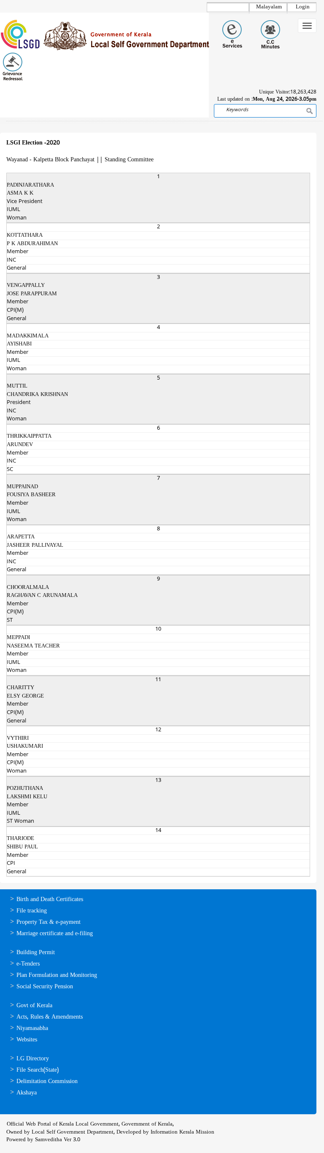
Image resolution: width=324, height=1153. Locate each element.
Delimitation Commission (47, 1081)
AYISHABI (19, 344)
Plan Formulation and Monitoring (56, 975)
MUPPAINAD (22, 487)
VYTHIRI (18, 738)
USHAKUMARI (25, 746)
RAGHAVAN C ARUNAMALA (42, 595)
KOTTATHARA (25, 235)
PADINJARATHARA (30, 185)
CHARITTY (20, 688)
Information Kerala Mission (182, 1132)
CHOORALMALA (28, 587)
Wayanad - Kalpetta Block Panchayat (50, 159)
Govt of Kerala (34, 1005)
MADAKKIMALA (28, 336)
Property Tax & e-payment (48, 922)
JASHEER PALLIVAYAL (35, 545)
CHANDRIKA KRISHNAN (37, 394)
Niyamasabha (32, 1028)
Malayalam (269, 7)
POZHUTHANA (25, 788)
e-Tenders (28, 964)
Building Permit (35, 952)
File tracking (31, 911)
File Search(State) (37, 1070)
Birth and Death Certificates (49, 899)
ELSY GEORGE (25, 696)
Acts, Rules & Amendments (49, 1017)
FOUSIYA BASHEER (31, 495)
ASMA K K (20, 193)
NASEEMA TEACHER (33, 646)
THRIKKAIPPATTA (29, 436)
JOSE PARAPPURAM (32, 294)
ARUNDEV (20, 444)
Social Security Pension (44, 986)
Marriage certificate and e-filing (54, 933)
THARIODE (20, 838)
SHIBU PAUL (22, 847)
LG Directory (32, 1058)
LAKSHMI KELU (27, 797)
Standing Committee (129, 159)
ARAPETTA (21, 537)
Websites (26, 1039)
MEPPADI (18, 637)
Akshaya (26, 1093)
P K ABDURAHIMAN (32, 244)
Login (303, 7)
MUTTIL (17, 386)
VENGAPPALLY (26, 285)
